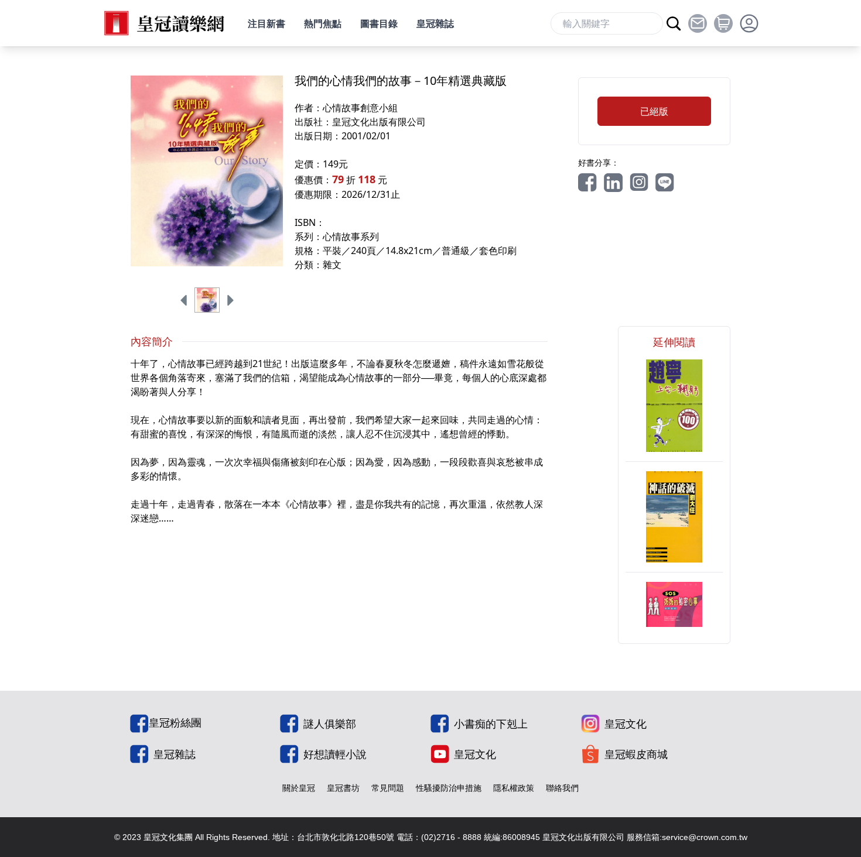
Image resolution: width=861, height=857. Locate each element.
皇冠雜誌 (435, 23)
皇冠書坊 (343, 787)
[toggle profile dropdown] (749, 23)
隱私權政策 (513, 787)
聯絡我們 (562, 787)
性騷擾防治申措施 (448, 787)
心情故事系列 (351, 236)
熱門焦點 (322, 23)
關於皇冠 (298, 787)
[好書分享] (587, 182)
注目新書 (266, 23)
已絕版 (654, 111)
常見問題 (387, 787)
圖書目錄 (379, 23)
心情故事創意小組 (360, 107)
